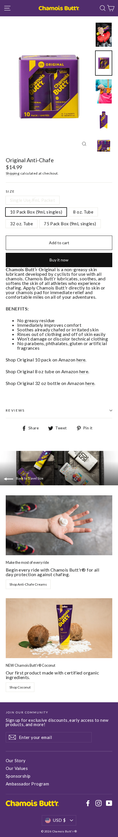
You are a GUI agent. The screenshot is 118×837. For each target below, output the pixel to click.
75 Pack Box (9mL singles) (70, 223)
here (81, 359)
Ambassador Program (27, 783)
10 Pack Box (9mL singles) (36, 211)
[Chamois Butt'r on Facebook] (88, 803)
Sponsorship (18, 776)
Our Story (16, 760)
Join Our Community (27, 712)
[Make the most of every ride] (59, 525)
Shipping (12, 173)
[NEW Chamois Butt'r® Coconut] (59, 628)
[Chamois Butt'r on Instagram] (98, 803)
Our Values (17, 768)
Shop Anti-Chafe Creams (28, 584)
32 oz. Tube (21, 223)
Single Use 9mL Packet (32, 200)
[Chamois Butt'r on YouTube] (109, 803)
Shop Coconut (20, 687)
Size (10, 191)
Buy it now (59, 259)
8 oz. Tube (83, 211)
